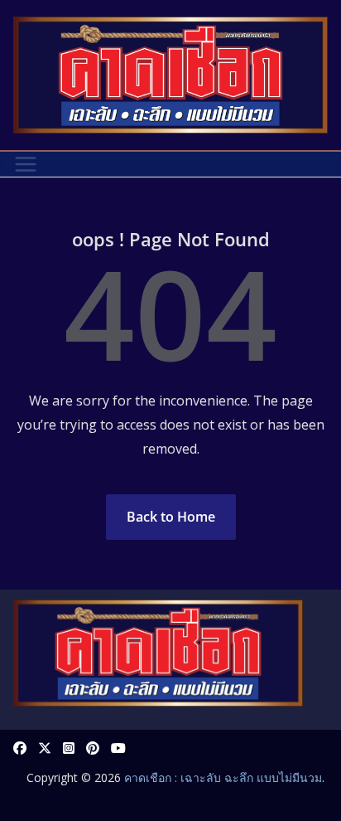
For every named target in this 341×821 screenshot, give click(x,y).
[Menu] (25, 164)
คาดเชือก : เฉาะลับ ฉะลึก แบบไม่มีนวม (223, 777)
